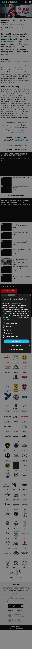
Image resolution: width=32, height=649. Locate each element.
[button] (16, 350)
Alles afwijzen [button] (16, 345)
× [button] (28, 298)
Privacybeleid (6, 319)
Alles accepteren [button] (16, 341)
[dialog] (16, 324)
